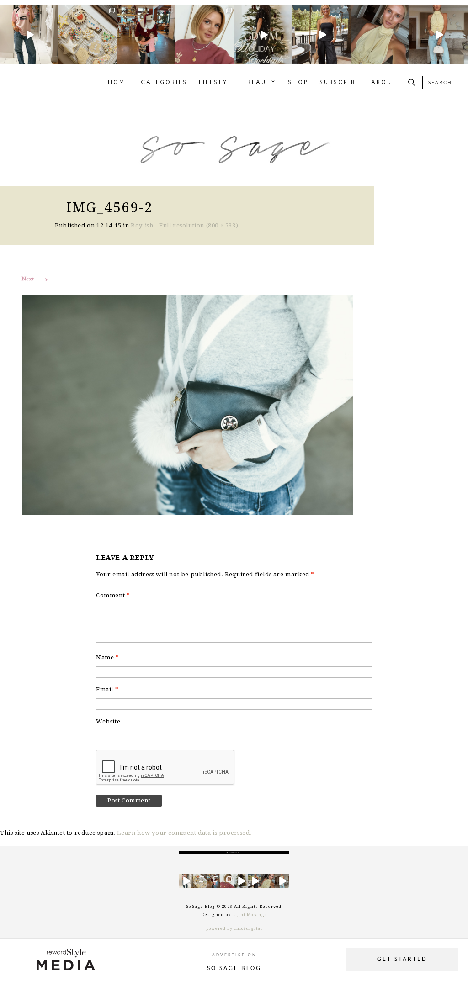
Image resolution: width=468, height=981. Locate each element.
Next (36, 279)
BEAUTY (262, 82)
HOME (118, 82)
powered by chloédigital (234, 928)
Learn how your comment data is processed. (184, 832)
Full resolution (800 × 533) (198, 225)
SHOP (298, 82)
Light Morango (249, 914)
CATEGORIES (164, 82)
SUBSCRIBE (339, 82)
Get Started (402, 959)
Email (107, 689)
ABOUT (384, 82)
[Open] (29, 34)
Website (108, 721)
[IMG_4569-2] (187, 403)
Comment (113, 595)
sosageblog (28, 12)
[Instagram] (53, 58)
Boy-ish (142, 225)
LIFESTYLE (217, 82)
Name (107, 657)
